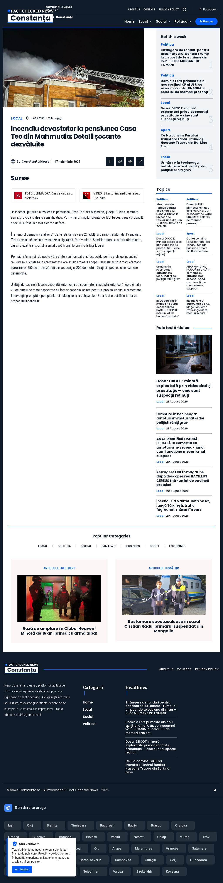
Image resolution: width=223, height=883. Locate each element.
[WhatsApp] (120, 161)
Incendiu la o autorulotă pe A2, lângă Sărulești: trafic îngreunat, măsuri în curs (198, 307)
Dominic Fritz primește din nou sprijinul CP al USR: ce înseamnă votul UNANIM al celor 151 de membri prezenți (184, 86)
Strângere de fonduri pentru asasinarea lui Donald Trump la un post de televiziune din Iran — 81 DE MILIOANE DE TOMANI (185, 57)
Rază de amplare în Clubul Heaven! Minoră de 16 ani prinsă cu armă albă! (59, 630)
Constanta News (35, 161)
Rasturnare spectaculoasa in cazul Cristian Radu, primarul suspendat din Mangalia (163, 626)
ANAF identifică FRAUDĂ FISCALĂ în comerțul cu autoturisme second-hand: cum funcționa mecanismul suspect (198, 277)
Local (17, 118)
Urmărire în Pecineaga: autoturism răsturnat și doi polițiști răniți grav (183, 166)
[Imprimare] (130, 161)
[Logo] (30, 16)
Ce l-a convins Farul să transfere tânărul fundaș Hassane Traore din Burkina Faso (184, 140)
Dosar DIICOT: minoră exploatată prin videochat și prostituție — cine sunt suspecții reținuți (184, 113)
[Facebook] (200, 9)
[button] (184, 9)
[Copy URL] (140, 161)
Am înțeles (22, 869)
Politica (167, 44)
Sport (166, 129)
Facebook (209, 9)
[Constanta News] (14, 161)
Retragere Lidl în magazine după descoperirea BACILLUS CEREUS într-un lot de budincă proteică (167, 308)
